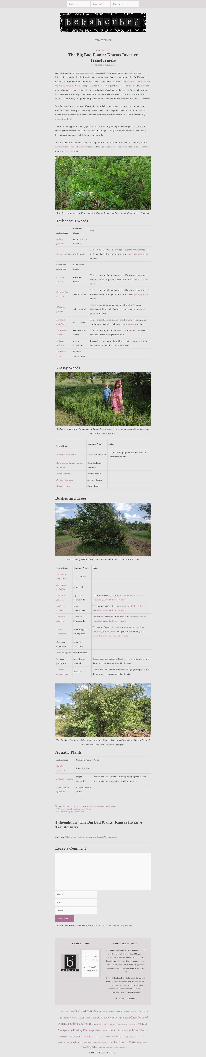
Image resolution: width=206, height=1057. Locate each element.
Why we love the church (108, 1047)
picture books (95, 1037)
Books (86, 1018)
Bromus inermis (63, 473)
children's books (121, 1017)
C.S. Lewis (104, 1017)
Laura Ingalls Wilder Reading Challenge (113, 1030)
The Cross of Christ (125, 1042)
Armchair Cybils (141, 1011)
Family (110, 1024)
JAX (140, 1024)
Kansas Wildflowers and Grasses (70, 147)
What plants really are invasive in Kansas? (75, 809)
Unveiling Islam (89, 1047)
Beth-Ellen (62, 1018)
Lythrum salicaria (64, 779)
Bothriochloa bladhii (66, 454)
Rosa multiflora (63, 652)
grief (135, 1024)
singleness (76, 1042)
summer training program (91, 1042)
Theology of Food (142, 1042)
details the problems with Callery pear (110, 636)
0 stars (60, 1011)
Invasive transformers (71, 806)
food (114, 1024)
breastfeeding (93, 1018)
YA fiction (122, 1047)
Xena (115, 1053)
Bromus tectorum (64, 486)
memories (64, 1036)
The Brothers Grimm (106, 1042)
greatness (131, 1024)
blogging (79, 1018)
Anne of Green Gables (125, 1011)
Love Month (140, 1030)
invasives (85, 806)
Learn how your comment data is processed (112, 925)
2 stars (72, 1011)
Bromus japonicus (64, 480)
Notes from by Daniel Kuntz (71, 812)
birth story (71, 1018)
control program (141, 254)
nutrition (73, 1037)
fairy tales (103, 1024)
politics (103, 1037)
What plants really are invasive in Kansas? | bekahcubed (91, 837)
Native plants (110, 806)
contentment (96, 1024)
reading (124, 1037)
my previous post (81, 73)
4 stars (89, 1011)
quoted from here (63, 119)
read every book (113, 1037)
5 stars (98, 1011)
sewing (68, 1042)
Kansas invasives (97, 806)
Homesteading (102, 51)
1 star (66, 1011)
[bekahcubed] (103, 22)
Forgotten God (122, 1024)
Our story (84, 1036)
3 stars (79, 1011)
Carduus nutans (63, 254)
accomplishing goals (109, 1011)
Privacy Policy (103, 40)
